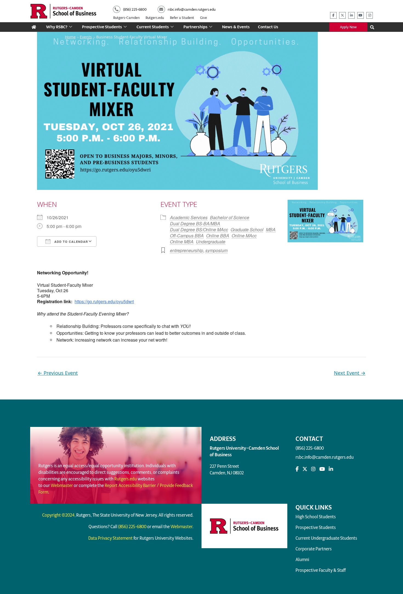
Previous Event (58, 373)
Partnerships (195, 27)
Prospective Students (102, 27)
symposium (216, 250)
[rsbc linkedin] (351, 15)
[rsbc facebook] (333, 15)
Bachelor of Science (229, 217)
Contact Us (268, 27)
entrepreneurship (186, 250)
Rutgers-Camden (126, 17)
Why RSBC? (56, 27)
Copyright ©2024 (58, 515)
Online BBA (217, 235)
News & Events (236, 27)
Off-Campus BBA (187, 235)
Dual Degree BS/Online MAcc (199, 229)
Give (203, 17)
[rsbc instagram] (369, 15)
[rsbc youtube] (360, 15)
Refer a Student (182, 17)
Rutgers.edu (155, 17)
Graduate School (247, 229)
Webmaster (62, 485)
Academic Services (189, 217)
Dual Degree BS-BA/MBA (195, 223)
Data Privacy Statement (110, 538)
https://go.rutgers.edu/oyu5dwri (104, 301)
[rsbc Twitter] (304, 469)
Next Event (349, 373)
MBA (271, 229)
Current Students (153, 27)
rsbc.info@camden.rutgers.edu (325, 457)
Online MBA (182, 241)
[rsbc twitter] (342, 15)
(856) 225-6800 (310, 448)
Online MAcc (244, 235)
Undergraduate (210, 241)
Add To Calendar (70, 242)
